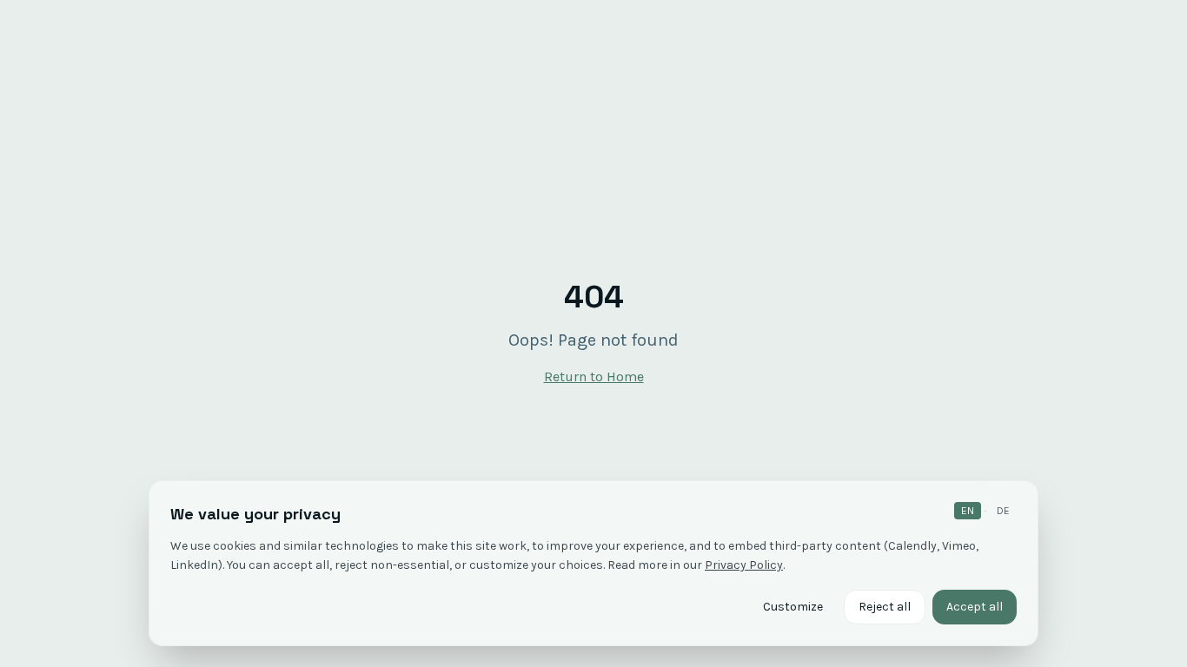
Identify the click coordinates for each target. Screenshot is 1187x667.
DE (1003, 511)
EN (967, 511)
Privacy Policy (744, 565)
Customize (793, 606)
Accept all (974, 606)
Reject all (885, 606)
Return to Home (594, 376)
